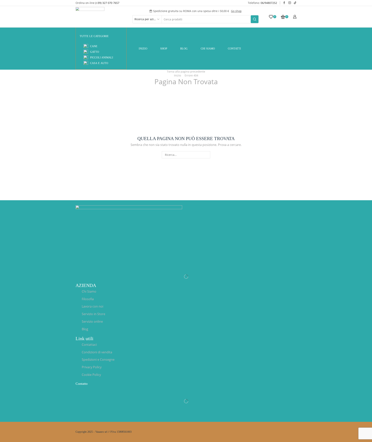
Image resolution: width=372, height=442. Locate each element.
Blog (184, 48)
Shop (163, 48)
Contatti (234, 48)
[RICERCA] (206, 154)
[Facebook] (284, 2)
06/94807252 (269, 3)
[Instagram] (289, 2)
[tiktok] (295, 2)
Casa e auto (99, 63)
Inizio (143, 48)
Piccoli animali (101, 57)
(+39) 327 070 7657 (107, 3)
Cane (93, 46)
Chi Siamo (208, 48)
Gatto (94, 51)
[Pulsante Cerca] (254, 19)
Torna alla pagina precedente (186, 71)
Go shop (236, 11)
